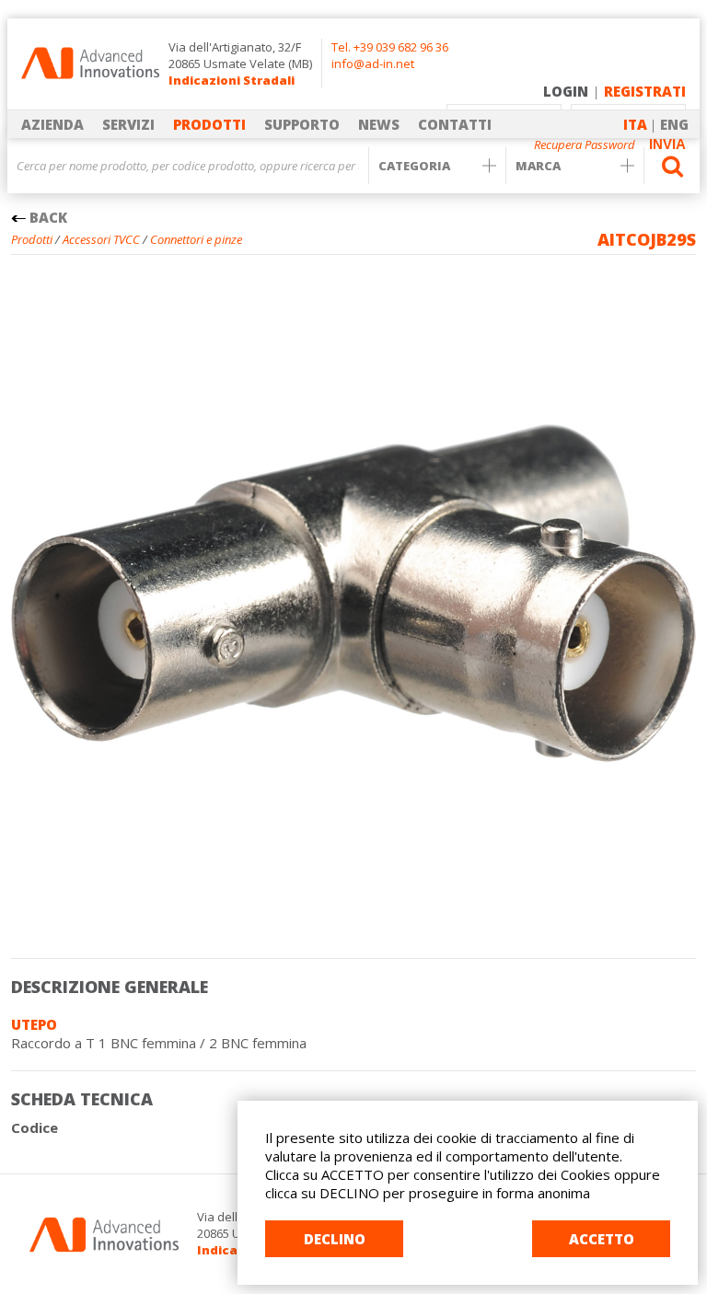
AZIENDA (52, 124)
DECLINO (334, 1239)
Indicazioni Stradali (231, 80)
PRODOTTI (209, 124)
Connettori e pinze (196, 239)
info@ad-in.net (372, 63)
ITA (635, 124)
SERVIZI (128, 124)
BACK (46, 217)
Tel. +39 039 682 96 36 (389, 47)
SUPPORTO (302, 124)
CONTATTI (455, 124)
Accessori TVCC (101, 239)
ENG (674, 124)
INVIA (667, 144)
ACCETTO (601, 1239)
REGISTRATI (645, 91)
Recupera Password (584, 145)
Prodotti (31, 239)
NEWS (379, 124)
